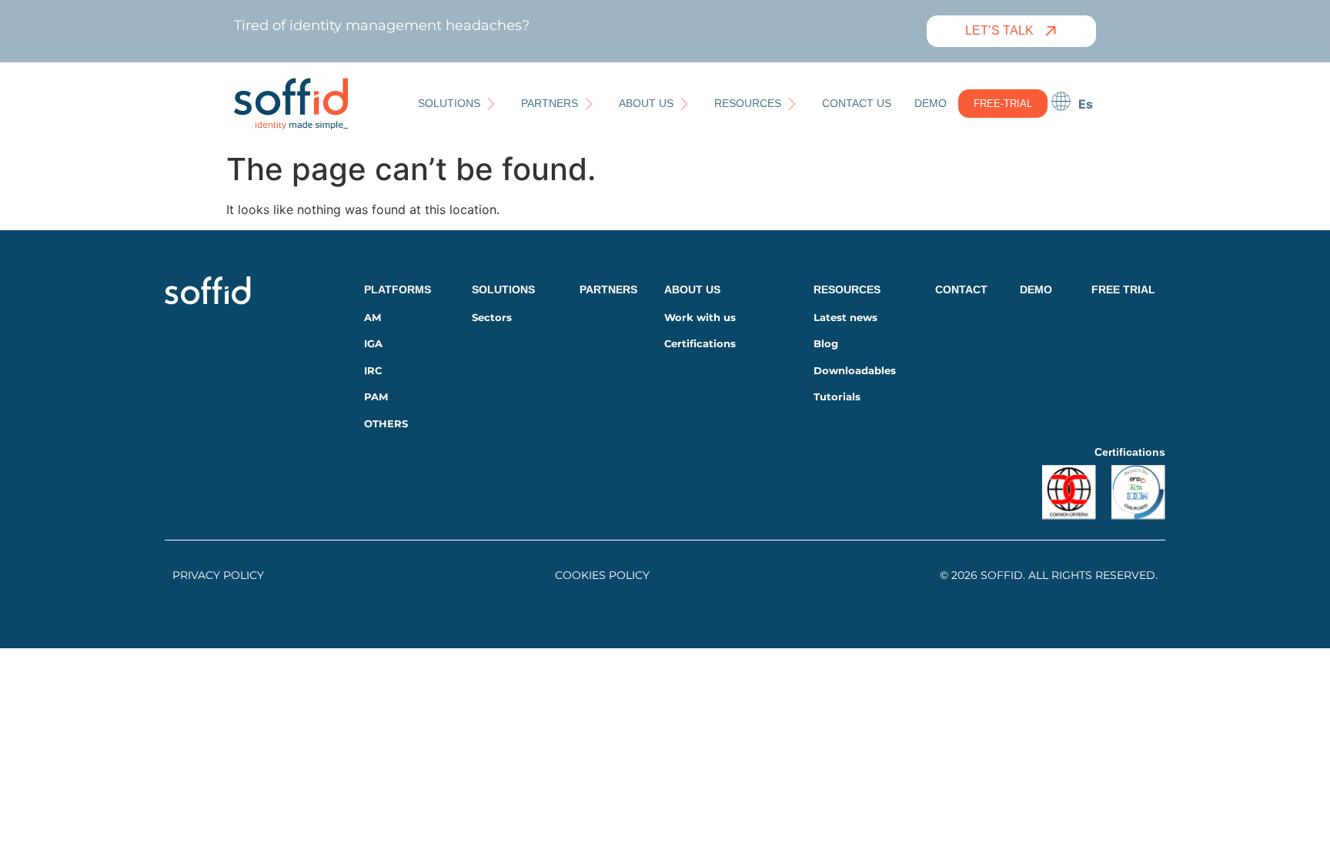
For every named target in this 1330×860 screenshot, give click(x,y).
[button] (458, 103)
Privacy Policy (218, 575)
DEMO (1036, 289)
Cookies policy (602, 575)
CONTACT (961, 289)
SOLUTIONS (503, 289)
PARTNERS (608, 289)
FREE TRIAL (1123, 289)
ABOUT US (692, 289)
